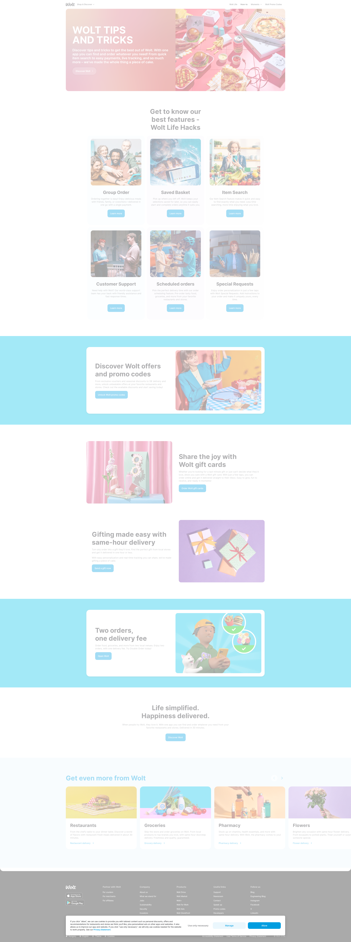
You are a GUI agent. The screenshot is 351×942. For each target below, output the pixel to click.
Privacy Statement (102, 929)
